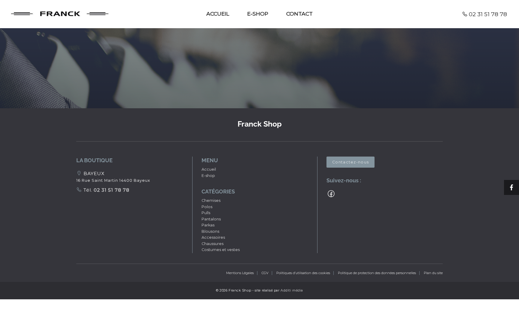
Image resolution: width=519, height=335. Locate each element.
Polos (207, 207)
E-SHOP (257, 13)
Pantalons (211, 219)
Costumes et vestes (221, 249)
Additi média (292, 290)
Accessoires (213, 237)
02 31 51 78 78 (488, 14)
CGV (265, 273)
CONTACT (299, 13)
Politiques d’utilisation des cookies (303, 273)
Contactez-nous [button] (350, 162)
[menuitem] (217, 14)
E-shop (208, 175)
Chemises (211, 200)
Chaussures (212, 243)
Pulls (206, 213)
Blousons (210, 231)
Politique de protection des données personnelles (377, 273)
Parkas (208, 225)
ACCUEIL (217, 13)
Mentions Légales (240, 273)
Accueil (209, 169)
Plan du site (433, 273)
